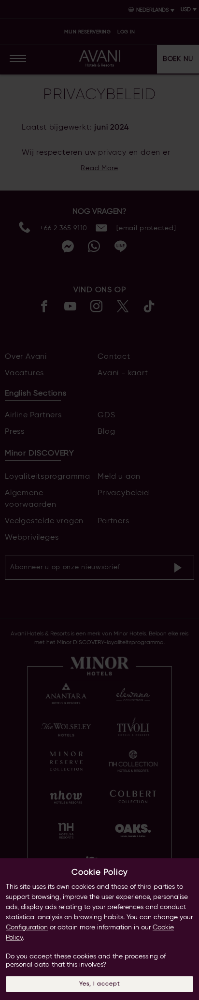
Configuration (27, 927)
